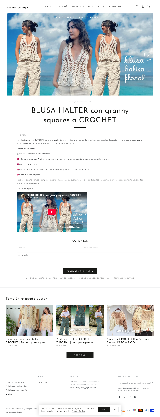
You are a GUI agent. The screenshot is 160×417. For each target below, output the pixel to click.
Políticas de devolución (16, 390)
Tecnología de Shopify (14, 412)
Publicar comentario (80, 271)
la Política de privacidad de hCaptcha (91, 278)
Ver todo (80, 355)
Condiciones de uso (15, 382)
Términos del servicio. (124, 278)
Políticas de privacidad (16, 386)
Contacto (42, 382)
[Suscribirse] (153, 382)
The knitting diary (82, 102)
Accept (104, 410)
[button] (137, 6)
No (115, 410)
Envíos (9, 394)
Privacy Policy (78, 411)
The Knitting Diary (18, 409)
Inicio (71, 102)
